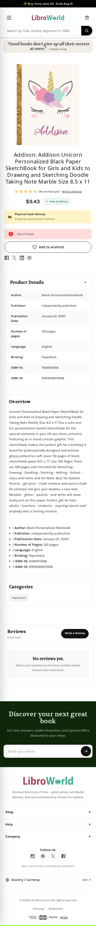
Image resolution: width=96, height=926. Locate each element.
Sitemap (38, 908)
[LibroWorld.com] (48, 780)
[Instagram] (33, 856)
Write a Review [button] (72, 191)
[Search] (87, 31)
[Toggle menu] (9, 17)
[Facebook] (6, 258)
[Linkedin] (22, 258)
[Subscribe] (86, 751)
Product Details (27, 282)
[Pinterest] (29, 258)
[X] (14, 258)
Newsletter (56, 908)
